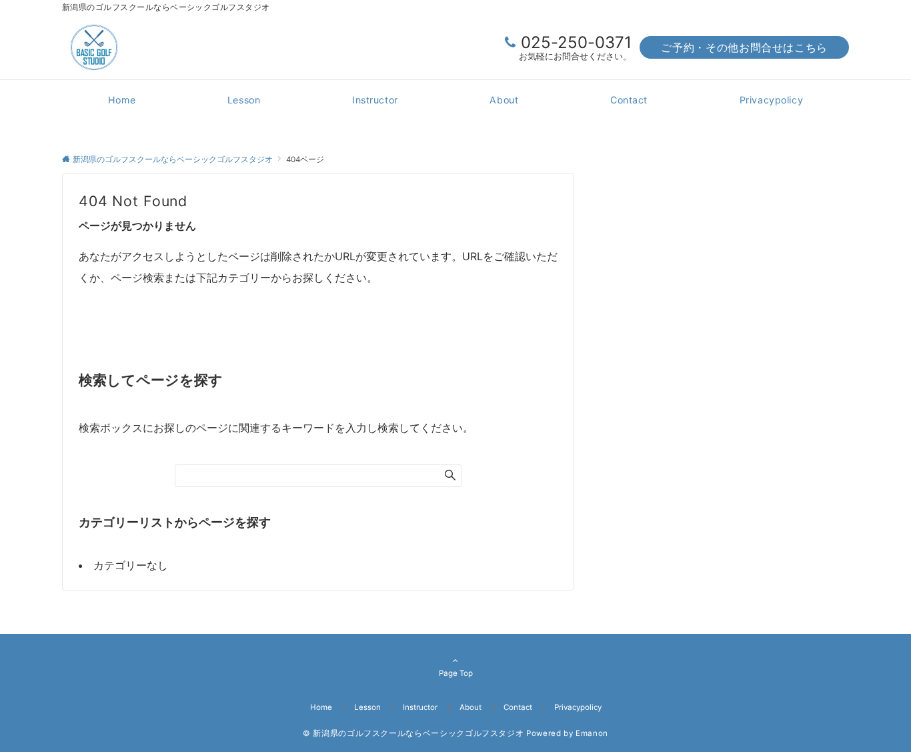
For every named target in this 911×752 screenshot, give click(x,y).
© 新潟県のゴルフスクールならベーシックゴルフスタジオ (413, 733)
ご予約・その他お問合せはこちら (744, 47)
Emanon (592, 733)
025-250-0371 (576, 42)
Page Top (456, 673)
